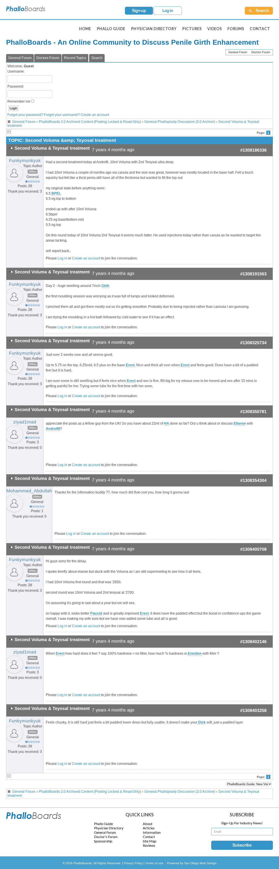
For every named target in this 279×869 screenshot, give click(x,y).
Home (85, 28)
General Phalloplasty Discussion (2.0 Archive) (179, 122)
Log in (62, 258)
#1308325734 (253, 342)
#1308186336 (253, 150)
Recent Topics (75, 58)
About (147, 824)
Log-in (167, 10)
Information (152, 832)
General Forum (237, 52)
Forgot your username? (62, 115)
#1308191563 (253, 273)
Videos (214, 28)
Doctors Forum (260, 52)
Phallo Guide (103, 824)
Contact (260, 28)
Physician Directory (154, 28)
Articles (149, 828)
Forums (236, 28)
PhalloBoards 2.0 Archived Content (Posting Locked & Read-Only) (90, 122)
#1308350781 (253, 411)
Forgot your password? (25, 115)
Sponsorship (103, 841)
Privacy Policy (134, 863)
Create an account (95, 115)
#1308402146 (253, 641)
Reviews (149, 845)
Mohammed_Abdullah (29, 490)
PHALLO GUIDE (111, 28)
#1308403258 (253, 710)
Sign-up (139, 10)
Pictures (192, 28)
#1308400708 (253, 549)
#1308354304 (253, 480)
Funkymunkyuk (25, 160)
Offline (33, 171)
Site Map (149, 841)
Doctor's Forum (105, 837)
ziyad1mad (24, 422)
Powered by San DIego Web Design (191, 863)
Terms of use (154, 863)
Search (96, 58)
